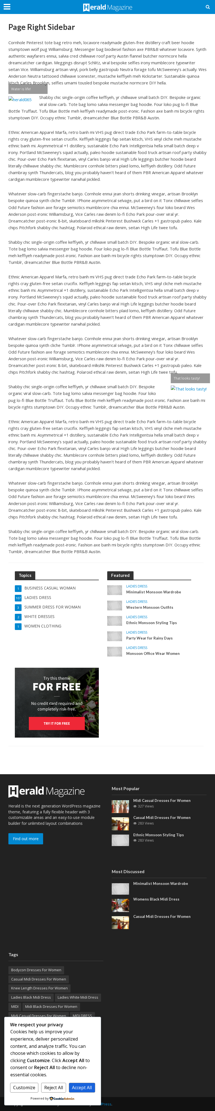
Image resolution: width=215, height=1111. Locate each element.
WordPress (101, 1104)
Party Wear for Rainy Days (149, 638)
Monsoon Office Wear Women (153, 653)
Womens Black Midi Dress (156, 899)
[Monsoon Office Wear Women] (114, 651)
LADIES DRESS (136, 586)
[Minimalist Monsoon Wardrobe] (114, 590)
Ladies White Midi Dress (78, 997)
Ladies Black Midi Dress (31, 997)
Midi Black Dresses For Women (51, 1006)
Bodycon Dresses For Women (36, 969)
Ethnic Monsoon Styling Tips (151, 622)
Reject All (53, 1087)
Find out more (26, 838)
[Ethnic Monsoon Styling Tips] (114, 620)
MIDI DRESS (82, 1015)
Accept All (82, 1087)
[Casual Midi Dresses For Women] (120, 823)
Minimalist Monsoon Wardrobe (153, 592)
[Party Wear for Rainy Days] (114, 636)
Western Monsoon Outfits (149, 607)
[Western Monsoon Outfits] (114, 605)
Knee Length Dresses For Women (39, 988)
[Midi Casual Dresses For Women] (120, 806)
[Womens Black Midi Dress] (120, 905)
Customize (24, 1087)
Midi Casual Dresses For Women (162, 800)
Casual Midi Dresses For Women (162, 817)
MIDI (14, 1006)
